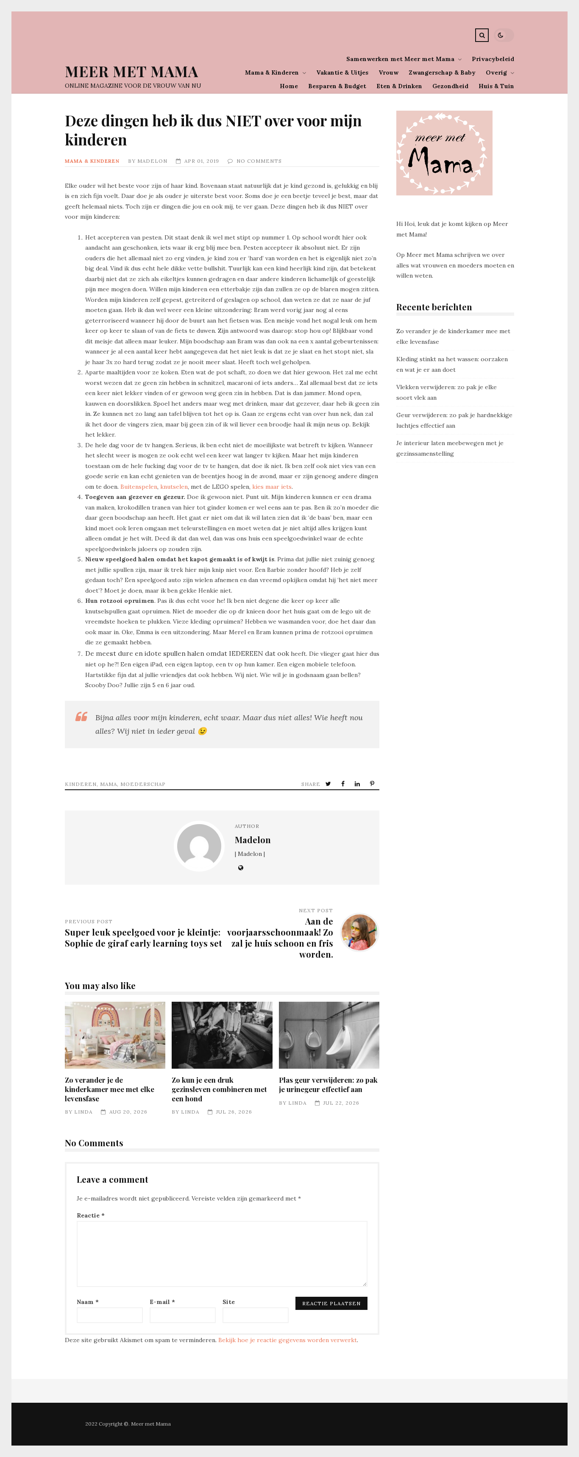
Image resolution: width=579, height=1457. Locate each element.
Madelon (152, 161)
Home (289, 86)
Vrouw (388, 72)
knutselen (174, 486)
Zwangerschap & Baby (442, 72)
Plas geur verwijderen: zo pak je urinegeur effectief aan (329, 1035)
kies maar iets (272, 486)
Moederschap (143, 784)
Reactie (91, 1215)
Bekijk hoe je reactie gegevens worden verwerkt (287, 1340)
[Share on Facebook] (344, 784)
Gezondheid (450, 86)
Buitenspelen (138, 486)
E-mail (162, 1302)
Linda (83, 1112)
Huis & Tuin (496, 86)
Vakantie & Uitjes (342, 72)
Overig (496, 72)
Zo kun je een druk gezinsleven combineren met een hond (222, 1035)
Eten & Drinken (399, 86)
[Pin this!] (373, 784)
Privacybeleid (493, 59)
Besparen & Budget (337, 86)
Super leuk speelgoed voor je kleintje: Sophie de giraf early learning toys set (143, 937)
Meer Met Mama (131, 71)
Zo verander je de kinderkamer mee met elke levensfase (115, 1035)
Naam (88, 1302)
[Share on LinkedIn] (358, 784)
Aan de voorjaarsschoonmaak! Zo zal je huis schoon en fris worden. (280, 937)
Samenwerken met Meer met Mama (400, 59)
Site (229, 1302)
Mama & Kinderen (272, 72)
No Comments (259, 161)
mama (108, 784)
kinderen (81, 784)
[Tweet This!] (329, 784)
